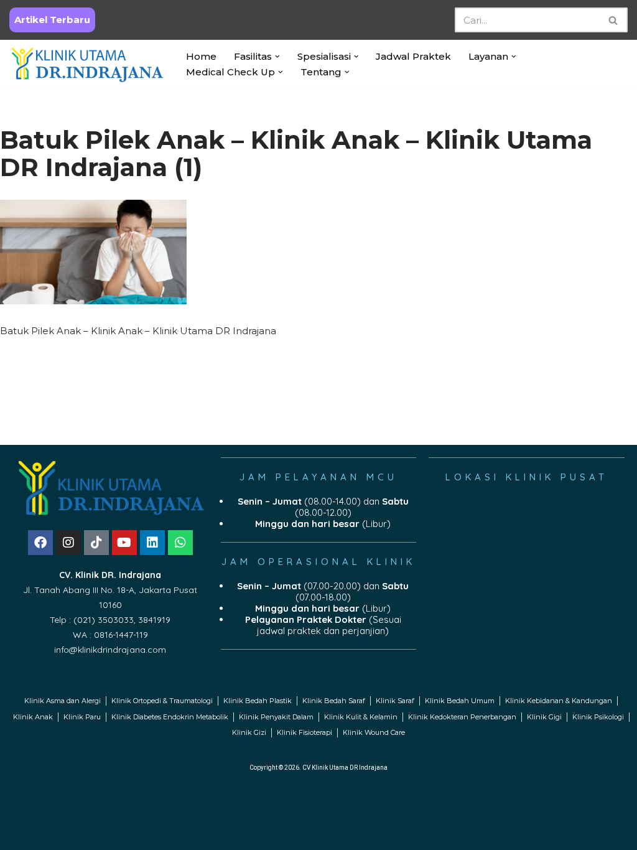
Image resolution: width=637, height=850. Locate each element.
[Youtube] (124, 542)
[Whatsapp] (180, 542)
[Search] (614, 19)
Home (201, 56)
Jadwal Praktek (413, 56)
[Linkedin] (152, 542)
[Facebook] (40, 542)
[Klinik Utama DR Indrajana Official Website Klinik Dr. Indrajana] (87, 64)
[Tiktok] (96, 542)
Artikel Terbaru (52, 20)
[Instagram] (68, 542)
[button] (277, 56)
